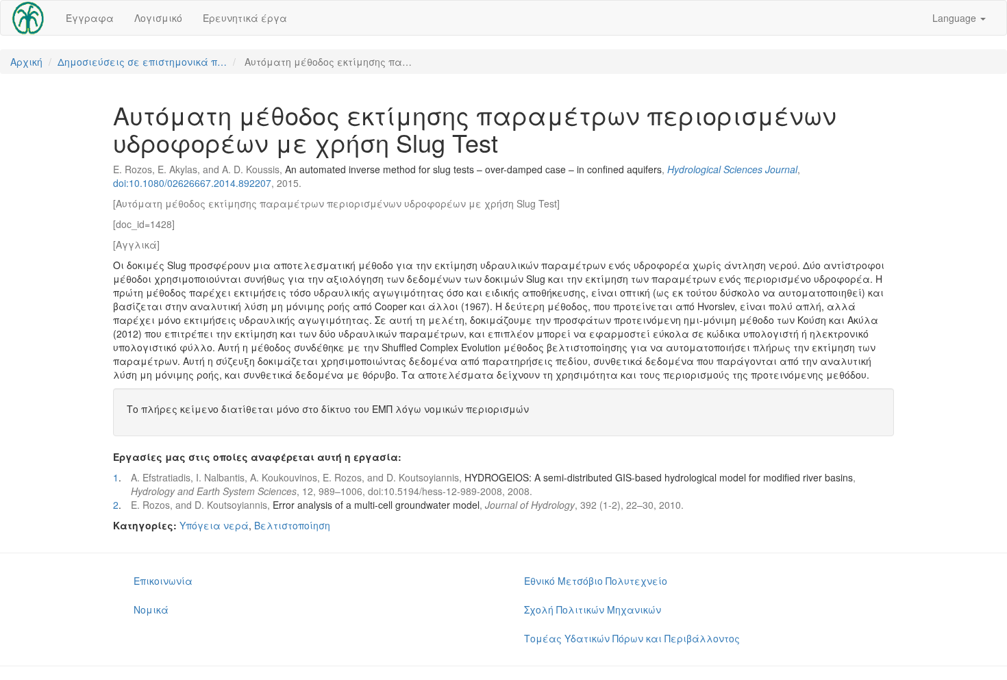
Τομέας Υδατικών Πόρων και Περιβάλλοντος (632, 638)
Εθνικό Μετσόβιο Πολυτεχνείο (595, 581)
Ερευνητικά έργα (245, 18)
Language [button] (955, 18)
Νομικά (151, 609)
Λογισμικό (158, 18)
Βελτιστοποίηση (292, 525)
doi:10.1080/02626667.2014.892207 (192, 183)
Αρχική (26, 61)
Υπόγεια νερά (214, 525)
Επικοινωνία (163, 581)
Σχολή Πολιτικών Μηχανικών (592, 609)
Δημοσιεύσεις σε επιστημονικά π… (142, 61)
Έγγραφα (90, 18)
